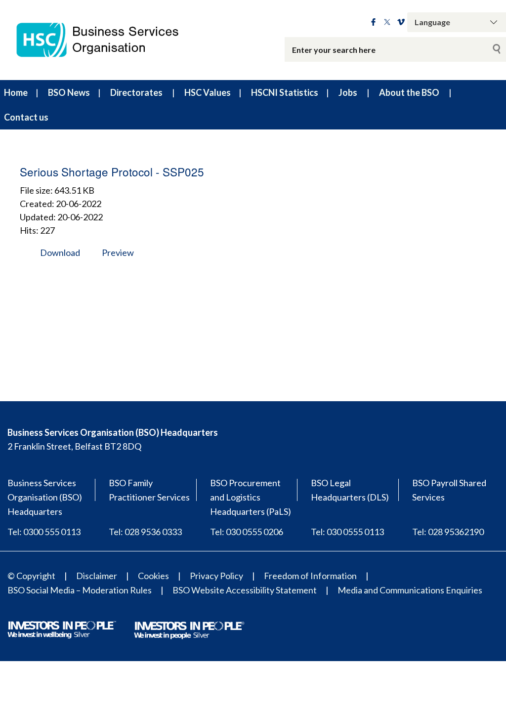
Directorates (136, 92)
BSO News (69, 92)
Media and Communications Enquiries (409, 590)
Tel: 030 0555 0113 (347, 531)
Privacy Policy (216, 575)
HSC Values (207, 92)
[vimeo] (401, 22)
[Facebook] (373, 22)
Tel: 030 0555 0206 (246, 531)
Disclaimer (96, 575)
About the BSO (409, 92)
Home (16, 92)
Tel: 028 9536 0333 (145, 531)
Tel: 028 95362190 (448, 531)
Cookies (153, 575)
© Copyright (31, 575)
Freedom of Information (310, 575)
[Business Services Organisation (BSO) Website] (105, 40)
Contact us (26, 117)
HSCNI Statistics (284, 92)
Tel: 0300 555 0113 (44, 531)
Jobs (347, 92)
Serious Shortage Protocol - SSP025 (112, 171)
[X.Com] (387, 22)
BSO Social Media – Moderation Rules (79, 590)
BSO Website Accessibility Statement (244, 590)
